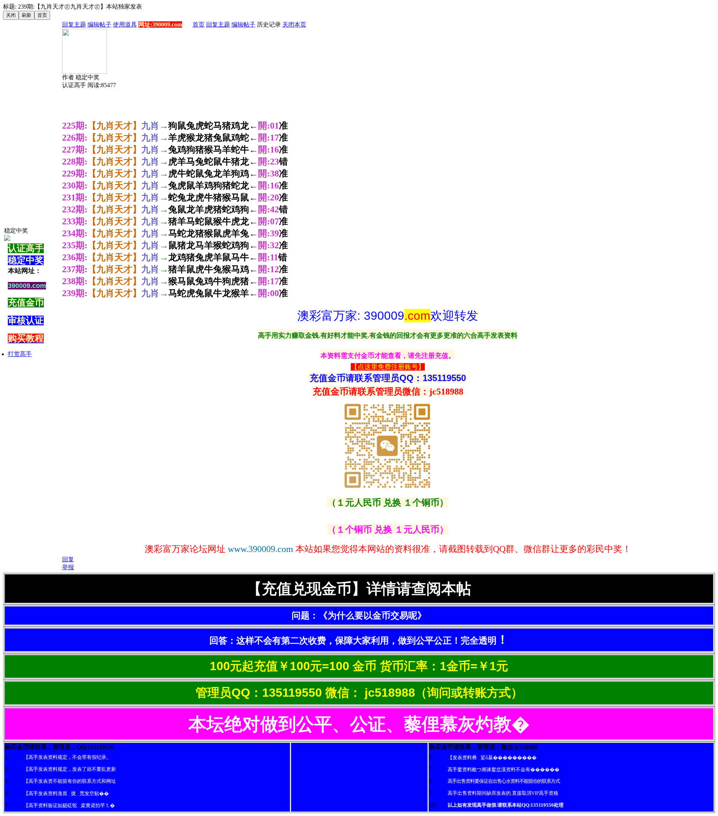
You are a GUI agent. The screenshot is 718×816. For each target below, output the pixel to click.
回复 (68, 559)
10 (432, 805)
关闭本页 (294, 24)
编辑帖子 (99, 24)
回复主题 (74, 24)
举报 (68, 567)
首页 (199, 24)
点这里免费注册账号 (388, 367)
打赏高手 (20, 354)
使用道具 (125, 24)
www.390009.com (260, 549)
